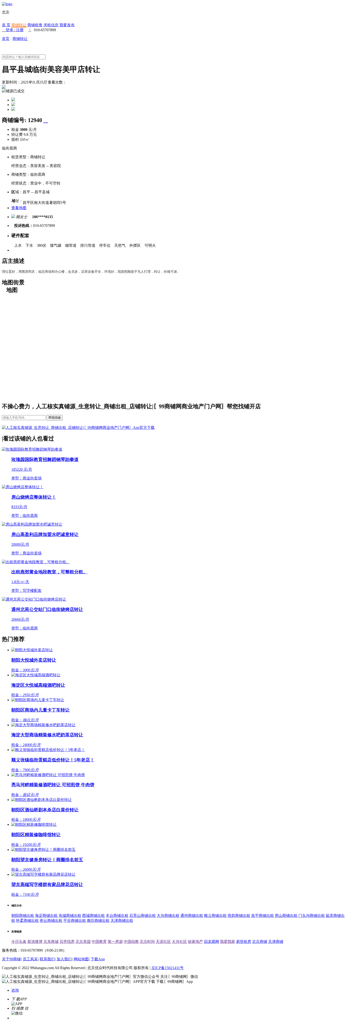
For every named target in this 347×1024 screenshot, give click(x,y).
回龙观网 (211, 942)
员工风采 (30, 959)
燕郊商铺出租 (239, 916)
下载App (98, 959)
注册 (20, 30)
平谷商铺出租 (74, 921)
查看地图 (18, 208)
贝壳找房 (67, 942)
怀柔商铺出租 (27, 921)
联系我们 (47, 959)
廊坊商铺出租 (98, 921)
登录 (9, 30)
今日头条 (18, 942)
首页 (5, 39)
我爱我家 (227, 942)
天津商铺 (275, 942)
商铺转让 (18, 25)
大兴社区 (179, 942)
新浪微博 (34, 942)
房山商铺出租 (286, 916)
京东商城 (51, 942)
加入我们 (64, 959)
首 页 (6, 25)
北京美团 (83, 942)
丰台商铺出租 (117, 916)
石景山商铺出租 (142, 916)
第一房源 (115, 942)
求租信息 (51, 25)
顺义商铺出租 (215, 916)
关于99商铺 (11, 959)
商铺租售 (34, 25)
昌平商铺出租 (262, 916)
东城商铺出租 (70, 916)
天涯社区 (163, 942)
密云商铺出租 (51, 921)
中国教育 (99, 942)
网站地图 (81, 959)
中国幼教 (131, 942)
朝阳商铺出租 (22, 916)
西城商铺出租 (93, 916)
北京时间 (147, 942)
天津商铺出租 (121, 921)
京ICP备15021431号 (167, 968)
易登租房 (243, 942)
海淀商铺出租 (46, 916)
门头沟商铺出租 (311, 916)
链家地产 (195, 942)
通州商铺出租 (191, 916)
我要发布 (67, 25)
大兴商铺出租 (168, 916)
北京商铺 (259, 942)
